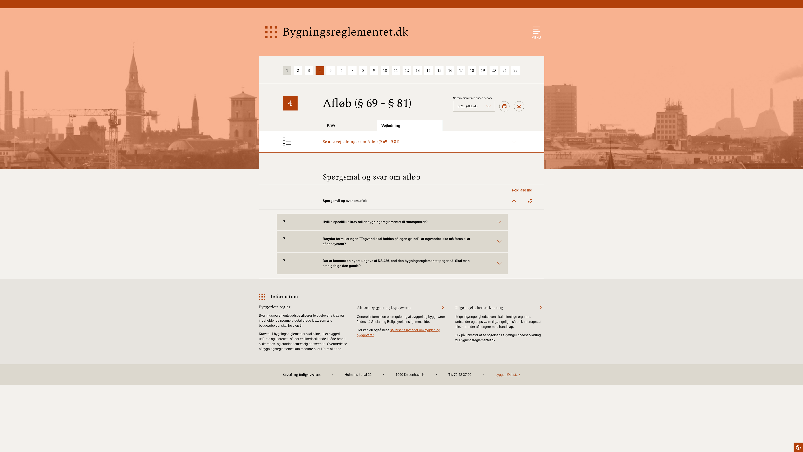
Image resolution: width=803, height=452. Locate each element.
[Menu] (535, 30)
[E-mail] (519, 106)
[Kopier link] (530, 202)
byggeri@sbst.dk (507, 374)
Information (284, 297)
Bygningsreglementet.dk (345, 32)
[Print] (504, 106)
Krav (331, 125)
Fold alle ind (522, 190)
